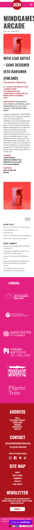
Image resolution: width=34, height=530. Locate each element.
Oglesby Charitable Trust (12, 160)
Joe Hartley (8, 31)
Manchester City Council (12, 162)
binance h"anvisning (9, 256)
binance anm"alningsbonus (11, 261)
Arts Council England (11, 164)
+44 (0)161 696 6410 (17, 447)
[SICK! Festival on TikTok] (25, 457)
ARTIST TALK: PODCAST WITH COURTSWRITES (17, 235)
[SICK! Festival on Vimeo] (20, 457)
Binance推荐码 (7, 251)
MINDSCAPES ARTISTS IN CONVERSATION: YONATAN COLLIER (16, 263)
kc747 (5, 268)
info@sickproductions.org (17, 443)
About (17, 472)
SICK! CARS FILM (8, 233)
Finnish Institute (9, 158)
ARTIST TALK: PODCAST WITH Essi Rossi (15, 238)
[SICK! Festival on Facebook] (15, 457)
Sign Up (17, 509)
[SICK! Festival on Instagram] (10, 457)
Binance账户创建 (8, 246)
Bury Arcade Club (9, 170)
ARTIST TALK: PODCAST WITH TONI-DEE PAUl (16, 227)
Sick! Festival (17, 475)
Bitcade (6, 172)
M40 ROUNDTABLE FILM (10, 230)
